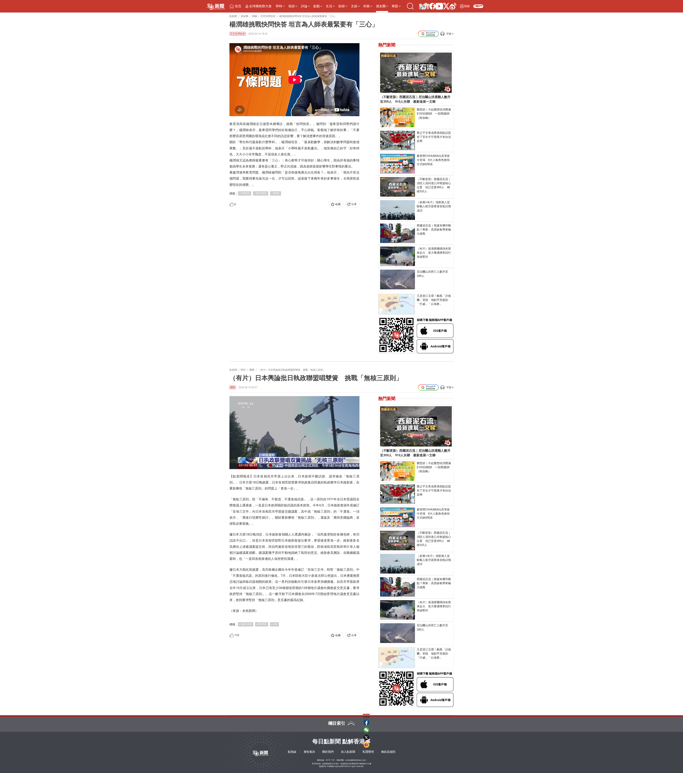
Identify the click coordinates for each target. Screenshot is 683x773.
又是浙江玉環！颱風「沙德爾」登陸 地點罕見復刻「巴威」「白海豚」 (434, 300)
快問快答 (245, 193)
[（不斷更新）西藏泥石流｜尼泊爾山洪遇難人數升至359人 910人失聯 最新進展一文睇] (416, 73)
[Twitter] (443, 6)
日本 (275, 624)
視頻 (291, 6)
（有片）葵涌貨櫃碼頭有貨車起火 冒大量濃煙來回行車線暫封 (434, 252)
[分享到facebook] (366, 722)
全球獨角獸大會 (260, 6)
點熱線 (292, 751)
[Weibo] (450, 6)
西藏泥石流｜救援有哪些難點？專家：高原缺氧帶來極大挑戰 (434, 229)
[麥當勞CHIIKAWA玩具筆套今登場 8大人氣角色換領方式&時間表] (397, 163)
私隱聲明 (368, 751)
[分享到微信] (366, 730)
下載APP (478, 6)
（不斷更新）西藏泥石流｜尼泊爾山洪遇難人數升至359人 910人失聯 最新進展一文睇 (415, 99)
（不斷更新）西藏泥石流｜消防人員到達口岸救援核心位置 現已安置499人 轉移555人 (434, 185)
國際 (232, 387)
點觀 (316, 6)
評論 (304, 6)
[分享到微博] (366, 745)
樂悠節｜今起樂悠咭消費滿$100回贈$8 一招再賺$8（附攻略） (434, 113)
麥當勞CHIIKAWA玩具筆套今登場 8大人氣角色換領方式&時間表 (433, 160)
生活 (329, 6)
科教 (366, 6)
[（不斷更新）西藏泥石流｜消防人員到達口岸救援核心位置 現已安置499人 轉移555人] (397, 187)
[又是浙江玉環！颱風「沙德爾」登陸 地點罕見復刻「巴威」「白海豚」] (396, 304)
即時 (279, 6)
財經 (341, 6)
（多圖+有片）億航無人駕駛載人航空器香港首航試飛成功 (434, 206)
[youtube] (436, 6)
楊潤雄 (276, 193)
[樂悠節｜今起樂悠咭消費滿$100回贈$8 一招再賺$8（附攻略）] (397, 117)
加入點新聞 (348, 751)
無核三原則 (246, 624)
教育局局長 (261, 193)
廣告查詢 (309, 751)
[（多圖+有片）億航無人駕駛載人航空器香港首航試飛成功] (397, 210)
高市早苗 (262, 624)
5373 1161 (330, 760)
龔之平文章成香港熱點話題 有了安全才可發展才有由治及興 (434, 137)
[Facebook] (430, 6)
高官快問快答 (237, 33)
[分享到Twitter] (366, 737)
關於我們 (328, 751)
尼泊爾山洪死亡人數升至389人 (432, 273)
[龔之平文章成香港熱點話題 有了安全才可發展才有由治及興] (397, 140)
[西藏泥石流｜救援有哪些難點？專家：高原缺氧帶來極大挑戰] (397, 233)
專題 (395, 6)
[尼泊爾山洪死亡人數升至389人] (397, 279)
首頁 (238, 6)
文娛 (354, 6)
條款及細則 (388, 751)
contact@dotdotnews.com (356, 760)
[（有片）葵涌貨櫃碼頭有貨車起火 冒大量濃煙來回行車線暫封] (397, 256)
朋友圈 (381, 6)
